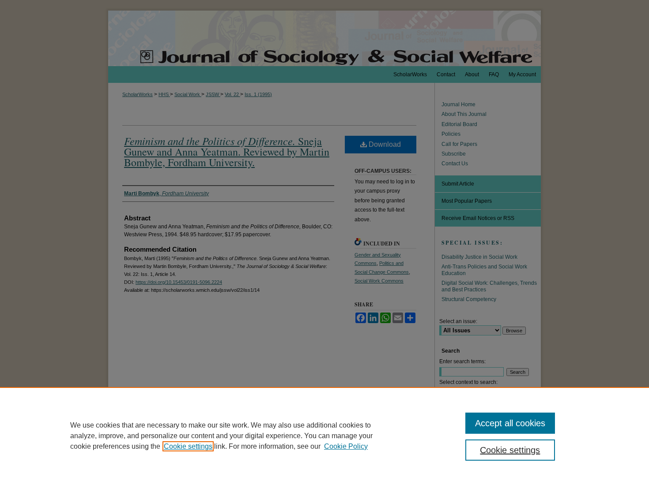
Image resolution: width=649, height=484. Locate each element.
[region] (324, 435)
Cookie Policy (346, 446)
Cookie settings (188, 446)
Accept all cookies (510, 423)
